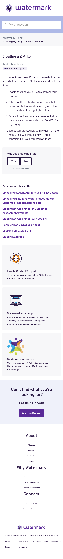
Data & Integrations (31, 477)
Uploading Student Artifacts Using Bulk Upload (30, 192)
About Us (31, 445)
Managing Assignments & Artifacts (24, 41)
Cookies (38, 541)
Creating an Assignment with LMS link (24, 219)
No (26, 161)
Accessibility (56, 541)
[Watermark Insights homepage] (31, 527)
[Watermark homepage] (28, 8)
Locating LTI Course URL (16, 231)
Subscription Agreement (24, 544)
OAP (20, 37)
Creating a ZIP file (13, 237)
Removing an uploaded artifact (21, 225)
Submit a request (31, 413)
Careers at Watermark (31, 509)
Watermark (8, 37)
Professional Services (31, 488)
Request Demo (31, 503)
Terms (45, 541)
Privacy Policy (7, 544)
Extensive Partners (31, 482)
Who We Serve (31, 456)
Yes (13, 161)
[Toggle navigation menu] (58, 8)
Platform (31, 450)
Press (31, 461)
